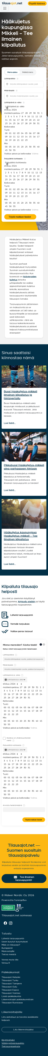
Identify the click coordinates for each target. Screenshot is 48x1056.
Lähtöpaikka (9, 655)
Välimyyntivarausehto (13, 1043)
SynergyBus (20, 900)
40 (38, 147)
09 (6, 137)
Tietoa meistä (9, 954)
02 (14, 133)
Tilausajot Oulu (9, 987)
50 (10, 150)
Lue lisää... (10, 423)
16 (14, 120)
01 (10, 133)
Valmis (35, 154)
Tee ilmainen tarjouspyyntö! (25, 879)
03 (18, 133)
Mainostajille (8, 951)
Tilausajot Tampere (12, 983)
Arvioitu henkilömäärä (13, 805)
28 (26, 113)
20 (30, 120)
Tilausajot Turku (10, 980)
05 (26, 133)
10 (28, 116)
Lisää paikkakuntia (11, 996)
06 (30, 133)
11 (32, 116)
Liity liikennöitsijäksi (25, 1029)
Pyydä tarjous (38, 3)
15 (10, 120)
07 (34, 133)
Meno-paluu (12, 72)
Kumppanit (7, 948)
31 (38, 113)
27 (22, 113)
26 (18, 123)
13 (40, 116)
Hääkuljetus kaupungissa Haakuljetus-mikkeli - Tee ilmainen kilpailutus (20, 536)
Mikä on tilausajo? (11, 945)
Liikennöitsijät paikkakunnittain (17, 999)
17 (18, 120)
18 (22, 120)
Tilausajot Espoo (10, 990)
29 (30, 113)
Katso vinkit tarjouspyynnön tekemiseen (20, 649)
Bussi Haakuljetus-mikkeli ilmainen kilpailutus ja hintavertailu (20, 395)
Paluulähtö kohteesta (13, 745)
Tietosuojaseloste (11, 1046)
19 (26, 120)
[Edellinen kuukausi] (17, 110)
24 (10, 123)
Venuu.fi (6, 963)
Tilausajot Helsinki (11, 977)
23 (6, 123)
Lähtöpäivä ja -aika (12, 675)
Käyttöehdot (8, 1040)
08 (38, 133)
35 (34, 147)
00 (6, 133)
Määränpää (9, 665)
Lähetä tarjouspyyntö (13, 938)
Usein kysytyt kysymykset (15, 941)
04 (22, 133)
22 (38, 120)
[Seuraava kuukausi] (19, 110)
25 (14, 123)
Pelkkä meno (27, 72)
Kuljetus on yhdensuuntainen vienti (19, 739)
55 (14, 150)
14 (6, 120)
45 (6, 150)
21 (34, 120)
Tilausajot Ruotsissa (12, 1002)
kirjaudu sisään (26, 601)
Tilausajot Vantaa (11, 993)
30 (34, 113)
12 (36, 116)
